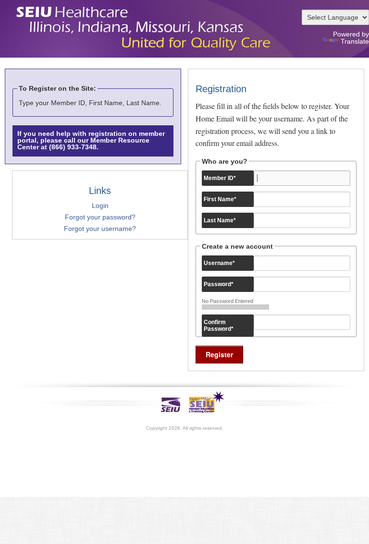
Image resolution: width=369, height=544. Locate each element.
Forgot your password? (100, 217)
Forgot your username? (100, 228)
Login (100, 205)
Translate (355, 41)
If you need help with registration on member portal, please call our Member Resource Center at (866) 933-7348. (91, 140)
